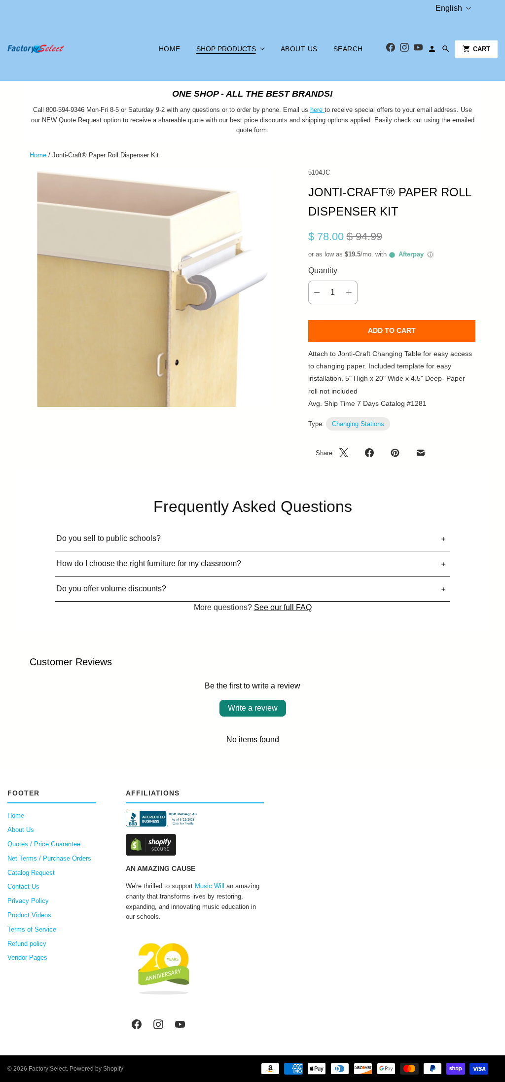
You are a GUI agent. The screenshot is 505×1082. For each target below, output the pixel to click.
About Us (299, 49)
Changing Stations (358, 424)
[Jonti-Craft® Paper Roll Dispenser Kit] (155, 287)
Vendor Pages (27, 957)
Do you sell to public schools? (108, 538)
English (448, 8)
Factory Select (48, 1068)
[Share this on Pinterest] (395, 452)
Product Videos (29, 915)
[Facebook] (390, 49)
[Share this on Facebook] (369, 452)
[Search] (445, 48)
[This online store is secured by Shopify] (195, 845)
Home (169, 49)
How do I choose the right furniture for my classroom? (148, 563)
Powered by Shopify (96, 1068)
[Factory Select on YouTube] (180, 1024)
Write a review (253, 708)
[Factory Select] (65, 49)
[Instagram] (404, 49)
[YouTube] (418, 49)
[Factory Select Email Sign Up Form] (324, 109)
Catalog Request (31, 872)
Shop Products (226, 49)
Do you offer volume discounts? (111, 588)
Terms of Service (31, 929)
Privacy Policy (28, 900)
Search (348, 49)
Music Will (209, 886)
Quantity (322, 270)
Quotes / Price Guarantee (43, 844)
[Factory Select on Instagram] (158, 1024)
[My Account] (432, 48)
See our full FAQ (283, 607)
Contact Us (23, 886)
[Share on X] (346, 452)
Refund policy (26, 943)
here (316, 109)
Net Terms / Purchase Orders (49, 858)
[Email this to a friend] (420, 452)
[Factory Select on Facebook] (136, 1024)
